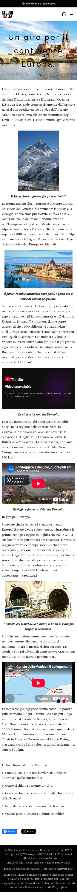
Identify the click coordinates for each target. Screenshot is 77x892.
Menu (71, 14)
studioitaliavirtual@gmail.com (38, 858)
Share (11, 831)
